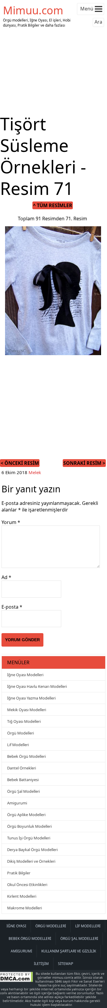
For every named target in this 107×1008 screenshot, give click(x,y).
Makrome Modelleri (24, 908)
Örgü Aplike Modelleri (26, 814)
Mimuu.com (33, 10)
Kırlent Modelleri (21, 896)
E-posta (11, 607)
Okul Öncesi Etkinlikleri (27, 884)
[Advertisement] (53, 71)
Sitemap (65, 963)
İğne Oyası (16, 925)
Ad (6, 577)
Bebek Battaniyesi (23, 779)
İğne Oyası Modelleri (25, 674)
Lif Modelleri (18, 744)
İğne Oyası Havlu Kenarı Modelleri (37, 686)
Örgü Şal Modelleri (23, 791)
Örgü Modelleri (20, 733)
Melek (35, 472)
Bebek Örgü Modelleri (26, 756)
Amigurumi (17, 803)
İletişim (41, 963)
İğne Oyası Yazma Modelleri (31, 698)
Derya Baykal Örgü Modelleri (32, 849)
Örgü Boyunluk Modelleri (29, 826)
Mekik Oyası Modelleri (26, 709)
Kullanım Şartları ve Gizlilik (68, 951)
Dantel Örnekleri (21, 768)
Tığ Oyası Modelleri (24, 721)
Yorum (10, 522)
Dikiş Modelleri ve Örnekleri (31, 861)
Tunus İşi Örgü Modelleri (28, 838)
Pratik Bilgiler (18, 873)
